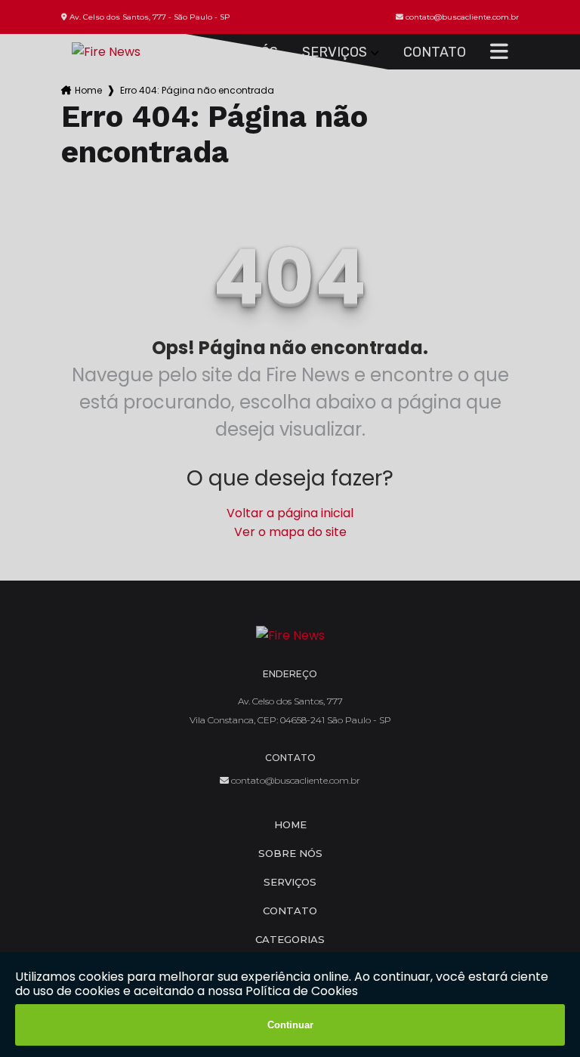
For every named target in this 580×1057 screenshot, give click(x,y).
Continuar (290, 1025)
